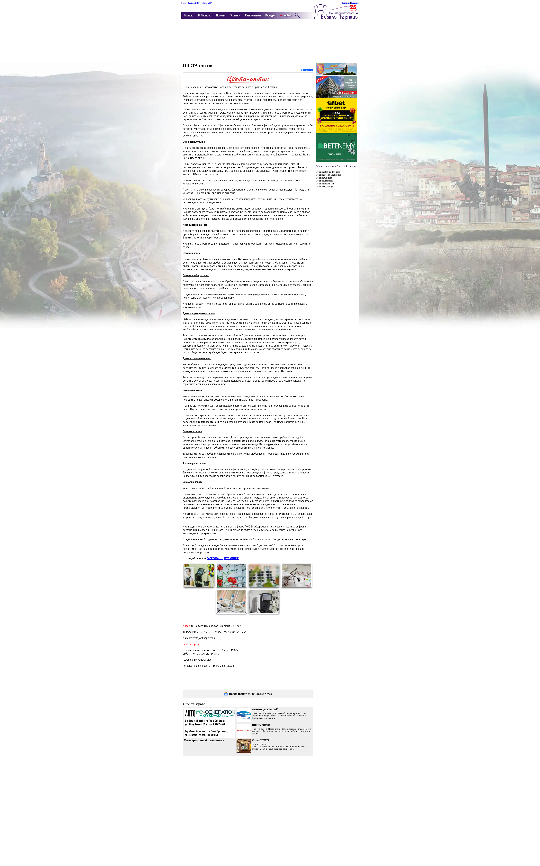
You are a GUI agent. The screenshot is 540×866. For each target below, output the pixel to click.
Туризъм (235, 15)
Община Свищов (324, 178)
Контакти (346, 2)
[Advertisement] (270, 40)
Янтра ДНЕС (207, 2)
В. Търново (204, 15)
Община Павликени (325, 183)
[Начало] (336, 19)
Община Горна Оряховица (328, 175)
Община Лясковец (324, 181)
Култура (270, 15)
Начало (188, 15)
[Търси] (297, 15)
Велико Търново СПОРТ (191, 2)
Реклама (355, 2)
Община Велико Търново (328, 172)
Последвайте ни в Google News (250, 694)
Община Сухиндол (325, 186)
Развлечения (253, 15)
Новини (220, 15)
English (287, 15)
